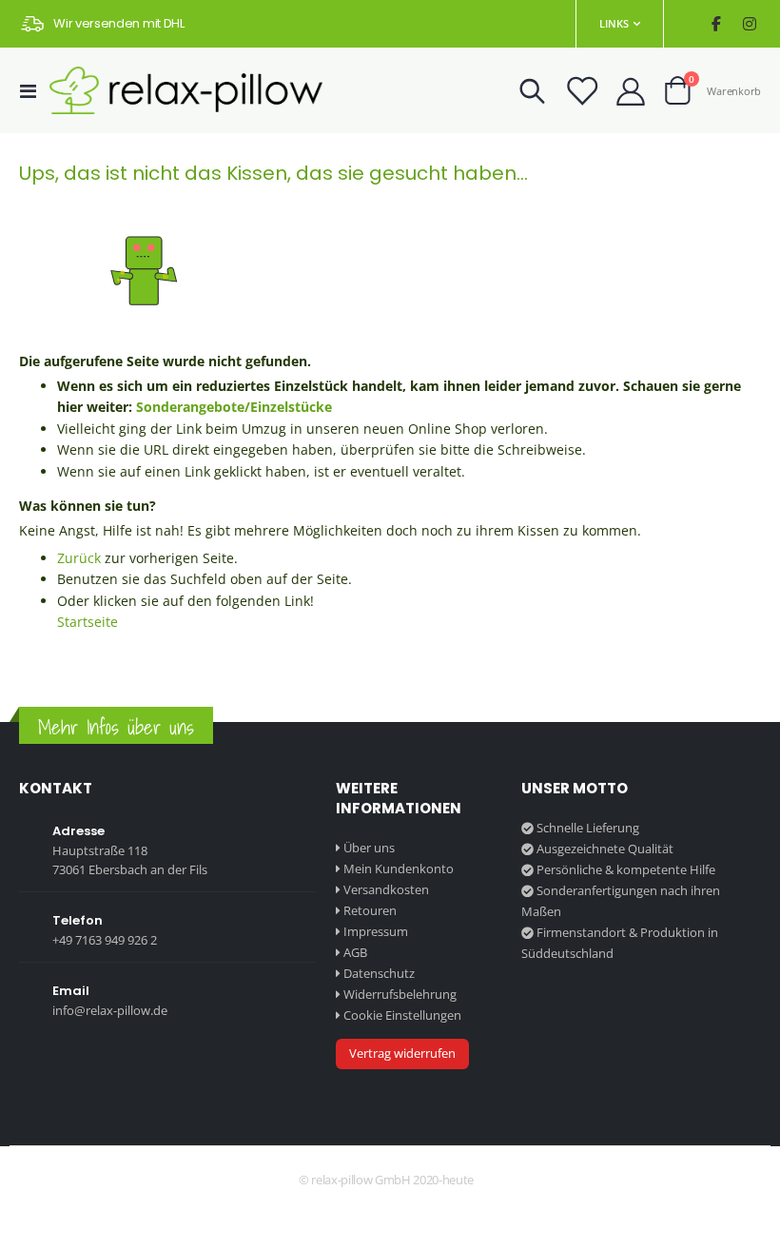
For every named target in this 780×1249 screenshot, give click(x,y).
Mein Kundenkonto (398, 868)
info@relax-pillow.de (109, 1010)
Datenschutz (379, 973)
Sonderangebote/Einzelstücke (234, 407)
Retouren (370, 910)
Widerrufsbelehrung (400, 994)
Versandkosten (386, 889)
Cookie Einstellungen (402, 1015)
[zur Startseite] (185, 90)
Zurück (79, 558)
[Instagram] (749, 24)
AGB (355, 952)
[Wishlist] (581, 91)
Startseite (87, 622)
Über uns (369, 847)
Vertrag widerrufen (402, 1053)
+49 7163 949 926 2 (104, 939)
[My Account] (631, 91)
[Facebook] (716, 24)
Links (614, 23)
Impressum (375, 931)
